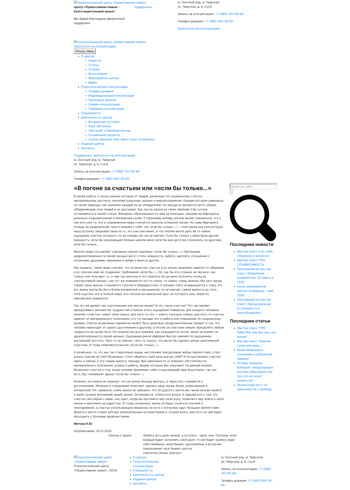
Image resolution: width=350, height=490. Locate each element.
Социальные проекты (104, 135)
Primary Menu (84, 51)
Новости (94, 60)
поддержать (143, 7)
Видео (92, 82)
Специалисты (91, 113)
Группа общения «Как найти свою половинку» (121, 139)
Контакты (88, 148)
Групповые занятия (102, 100)
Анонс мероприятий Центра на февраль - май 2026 (255, 291)
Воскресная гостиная (103, 122)
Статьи (93, 65)
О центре (87, 56)
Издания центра (92, 143)
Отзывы (94, 69)
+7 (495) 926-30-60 (219, 21)
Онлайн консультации (104, 104)
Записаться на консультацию (199, 28)
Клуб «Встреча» (99, 126)
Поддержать (83, 155)
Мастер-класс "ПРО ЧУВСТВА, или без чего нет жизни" (256, 332)
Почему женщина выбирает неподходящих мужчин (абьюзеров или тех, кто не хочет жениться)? (255, 371)
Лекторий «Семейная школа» (109, 130)
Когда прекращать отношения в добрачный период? (254, 354)
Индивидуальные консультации (111, 95)
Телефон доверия (101, 91)
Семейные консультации (106, 108)
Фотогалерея (97, 73)
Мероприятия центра (103, 78)
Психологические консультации (104, 87)
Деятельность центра (96, 117)
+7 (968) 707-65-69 (229, 14)
